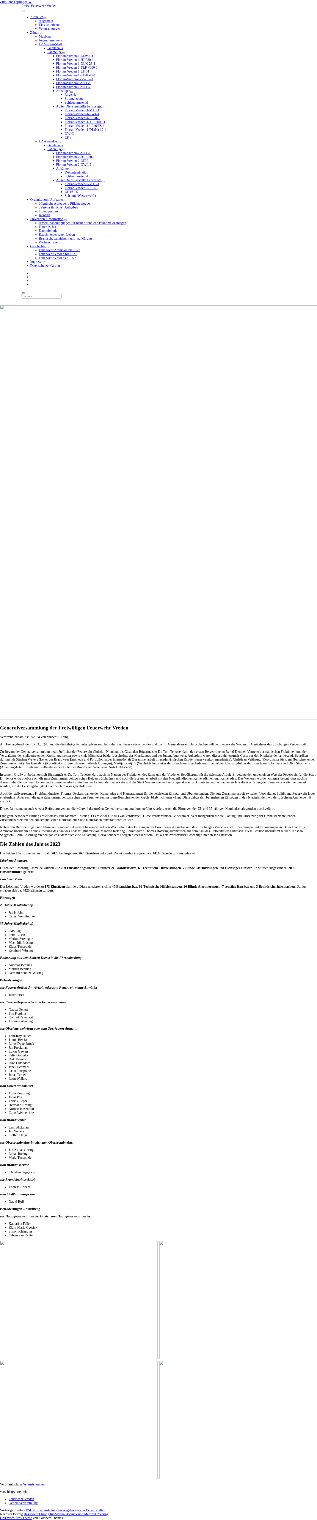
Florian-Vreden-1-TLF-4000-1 (77, 67)
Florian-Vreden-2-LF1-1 (81, 188)
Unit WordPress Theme (16, 1518)
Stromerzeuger (75, 98)
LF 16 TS (71, 192)
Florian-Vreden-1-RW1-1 (82, 114)
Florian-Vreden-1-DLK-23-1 (75, 63)
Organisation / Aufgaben (47, 199)
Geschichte (37, 246)
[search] (23, 293)
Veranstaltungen (50, 28)
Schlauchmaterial (76, 102)
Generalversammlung (23, 1503)
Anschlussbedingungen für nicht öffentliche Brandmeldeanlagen (82, 223)
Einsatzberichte (49, 25)
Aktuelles (36, 17)
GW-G (69, 133)
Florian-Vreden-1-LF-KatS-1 (76, 75)
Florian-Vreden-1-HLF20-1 (75, 60)
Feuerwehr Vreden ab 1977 (57, 258)
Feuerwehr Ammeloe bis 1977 (59, 250)
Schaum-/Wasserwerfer (80, 195)
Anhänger (63, 91)
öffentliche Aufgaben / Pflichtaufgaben (65, 203)
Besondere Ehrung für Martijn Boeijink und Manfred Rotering (66, 1514)
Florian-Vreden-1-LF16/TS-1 (85, 126)
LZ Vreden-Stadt (50, 44)
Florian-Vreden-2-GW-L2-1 (75, 164)
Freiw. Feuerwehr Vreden (39, 6)
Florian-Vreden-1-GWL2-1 (74, 79)
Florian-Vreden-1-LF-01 (72, 71)
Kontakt (44, 215)
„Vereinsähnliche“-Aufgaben (58, 207)
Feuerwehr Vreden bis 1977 (58, 254)
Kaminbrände (48, 230)
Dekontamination (76, 172)
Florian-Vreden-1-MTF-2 (73, 87)
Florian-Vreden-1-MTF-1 (73, 83)
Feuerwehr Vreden (21, 1499)
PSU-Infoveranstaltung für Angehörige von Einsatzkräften (65, 1510)
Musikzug (45, 36)
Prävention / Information (46, 219)
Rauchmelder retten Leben (57, 234)
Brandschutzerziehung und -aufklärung (65, 238)
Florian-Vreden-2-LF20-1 (73, 161)
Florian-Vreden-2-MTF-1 (73, 153)
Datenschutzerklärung (45, 265)
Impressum (37, 262)
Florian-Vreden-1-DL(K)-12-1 (85, 129)
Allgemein (46, 21)
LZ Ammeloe (48, 141)
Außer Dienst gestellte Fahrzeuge (78, 106)
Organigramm (48, 211)
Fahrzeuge (54, 52)
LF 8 (68, 137)
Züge (33, 32)
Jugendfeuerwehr (50, 40)
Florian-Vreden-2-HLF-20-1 (75, 157)
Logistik (70, 94)
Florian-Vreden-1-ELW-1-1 (74, 56)
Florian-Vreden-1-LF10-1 (82, 118)
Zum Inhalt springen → (16, 2)
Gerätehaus (55, 48)
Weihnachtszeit (49, 242)
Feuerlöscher (47, 227)
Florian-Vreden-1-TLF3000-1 (85, 122)
